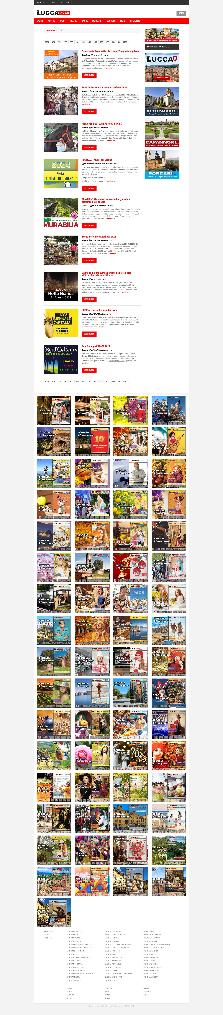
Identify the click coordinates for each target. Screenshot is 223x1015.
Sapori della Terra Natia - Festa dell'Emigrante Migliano (110, 51)
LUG (89, 42)
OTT (107, 42)
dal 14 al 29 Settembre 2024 (98, 91)
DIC (119, 42)
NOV (113, 42)
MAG (77, 42)
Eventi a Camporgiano (151, 938)
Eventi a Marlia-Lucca (113, 957)
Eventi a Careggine (150, 941)
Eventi (40, 21)
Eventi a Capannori (74, 941)
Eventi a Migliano (73, 961)
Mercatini (97, 21)
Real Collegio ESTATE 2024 (96, 346)
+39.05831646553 (129, 1006)
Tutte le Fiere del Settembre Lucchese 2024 (104, 87)
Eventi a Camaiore (73, 938)
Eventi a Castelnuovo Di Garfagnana (80, 944)
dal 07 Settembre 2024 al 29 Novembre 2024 (100, 164)
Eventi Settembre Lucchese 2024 (99, 236)
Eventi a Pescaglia (150, 964)
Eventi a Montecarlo (75, 964)
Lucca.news (40, 2)
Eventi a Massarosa (150, 957)
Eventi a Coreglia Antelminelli (117, 948)
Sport (63, 21)
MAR (65, 42)
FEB (59, 42)
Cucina (146, 988)
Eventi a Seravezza (150, 974)
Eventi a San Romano (151, 970)
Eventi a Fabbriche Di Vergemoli (155, 948)
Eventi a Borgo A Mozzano (115, 935)
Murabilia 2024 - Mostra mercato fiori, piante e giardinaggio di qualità (106, 200)
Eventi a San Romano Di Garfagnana (80, 974)
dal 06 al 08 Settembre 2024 (98, 206)
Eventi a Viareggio (73, 980)
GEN (53, 42)
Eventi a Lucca (72, 954)
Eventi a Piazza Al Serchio (76, 967)
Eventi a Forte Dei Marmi (76, 951)
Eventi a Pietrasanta (113, 967)
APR (71, 42)
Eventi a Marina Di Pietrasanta (78, 957)
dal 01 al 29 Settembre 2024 (97, 314)
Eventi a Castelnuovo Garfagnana (118, 944)
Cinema (69, 988)
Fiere (122, 21)
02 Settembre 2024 (94, 279)
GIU (83, 42)
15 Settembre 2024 (95, 55)
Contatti (53, 2)
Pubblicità (65, 2)
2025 (125, 42)
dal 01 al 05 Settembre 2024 (97, 350)
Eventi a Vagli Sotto (151, 977)
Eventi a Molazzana (150, 961)
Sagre (85, 21)
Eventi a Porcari (111, 970)
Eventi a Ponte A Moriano (76, 970)
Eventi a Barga (72, 935)
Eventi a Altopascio (74, 931)
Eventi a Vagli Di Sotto (113, 977)
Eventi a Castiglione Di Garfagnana (80, 948)
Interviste (135, 21)
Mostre (51, 21)
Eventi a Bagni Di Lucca (114, 931)
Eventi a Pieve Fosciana (152, 967)
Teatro (73, 21)
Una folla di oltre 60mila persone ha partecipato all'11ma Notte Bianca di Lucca (106, 274)
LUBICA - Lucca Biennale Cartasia (99, 310)
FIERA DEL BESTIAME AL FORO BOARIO (102, 123)
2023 (47, 42)
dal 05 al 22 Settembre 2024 (97, 240)
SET (101, 42)
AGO (95, 42)
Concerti (111, 21)
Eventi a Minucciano (113, 961)
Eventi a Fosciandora (113, 951)
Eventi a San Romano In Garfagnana (118, 974)
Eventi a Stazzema (73, 977)
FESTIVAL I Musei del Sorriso (97, 159)
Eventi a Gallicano (150, 951)
